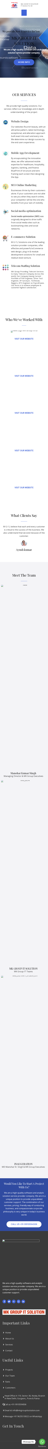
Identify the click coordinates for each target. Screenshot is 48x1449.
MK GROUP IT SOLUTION (29, 4)
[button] (24, 62)
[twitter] (9, 1301)
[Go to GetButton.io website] (42, 1446)
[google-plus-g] (14, 1301)
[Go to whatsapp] (42, 1442)
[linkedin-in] (23, 1301)
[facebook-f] (4, 1301)
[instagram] (19, 1301)
